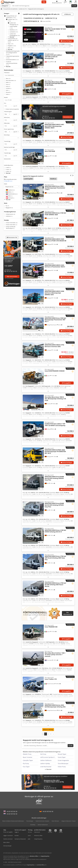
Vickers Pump (62, 766)
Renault (8, 92)
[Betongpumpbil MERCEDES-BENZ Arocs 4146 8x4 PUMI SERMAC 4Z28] (33, 218)
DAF (7, 90)
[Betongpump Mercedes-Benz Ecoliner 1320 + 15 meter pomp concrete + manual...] (33, 658)
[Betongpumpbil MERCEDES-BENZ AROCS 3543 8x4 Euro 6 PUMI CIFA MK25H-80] (33, 244)
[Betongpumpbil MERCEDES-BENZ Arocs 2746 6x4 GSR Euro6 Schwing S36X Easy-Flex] (33, 562)
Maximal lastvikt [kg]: (9, 147)
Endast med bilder (11, 222)
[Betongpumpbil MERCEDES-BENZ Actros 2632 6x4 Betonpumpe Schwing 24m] (33, 711)
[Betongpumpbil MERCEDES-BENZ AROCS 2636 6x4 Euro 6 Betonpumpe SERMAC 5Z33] (33, 297)
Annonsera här (12, 237)
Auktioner (9, 216)
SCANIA (8, 88)
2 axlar (8, 167)
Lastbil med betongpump (14, 23)
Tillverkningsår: (8, 111)
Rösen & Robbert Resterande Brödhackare (13, 821)
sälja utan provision (12, 276)
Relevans (68, 14)
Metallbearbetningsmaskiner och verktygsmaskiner (13, 52)
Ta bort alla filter (46, 21)
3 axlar (8, 169)
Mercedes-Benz (11, 80)
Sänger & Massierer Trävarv (68, 821)
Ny (7, 205)
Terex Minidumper (63, 763)
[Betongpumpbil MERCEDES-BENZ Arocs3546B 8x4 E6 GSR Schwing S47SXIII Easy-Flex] (33, 509)
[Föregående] (24, 34)
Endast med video (11, 224)
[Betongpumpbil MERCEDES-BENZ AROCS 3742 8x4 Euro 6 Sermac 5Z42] (33, 350)
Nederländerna (12, 194)
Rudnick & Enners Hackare (42, 821)
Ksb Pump (43, 754)
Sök (75, 6)
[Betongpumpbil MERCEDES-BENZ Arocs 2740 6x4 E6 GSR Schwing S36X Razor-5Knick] (33, 588)
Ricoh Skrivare (55, 821)
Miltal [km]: (7, 117)
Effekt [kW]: (7, 123)
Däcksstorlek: (7, 159)
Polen (10, 196)
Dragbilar (12, 45)
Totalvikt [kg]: (7, 153)
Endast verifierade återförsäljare (10, 227)
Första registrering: (9, 129)
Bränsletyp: (7, 135)
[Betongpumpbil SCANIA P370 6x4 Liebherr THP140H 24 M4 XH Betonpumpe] (33, 61)
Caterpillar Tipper (28, 760)
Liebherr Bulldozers (46, 760)
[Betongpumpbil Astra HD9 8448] (33, 157)
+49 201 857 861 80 (11, 811)
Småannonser (10, 214)
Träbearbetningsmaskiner (12, 57)
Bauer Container (27, 757)
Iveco (8, 84)
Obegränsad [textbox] (9, 186)
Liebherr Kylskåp (45, 763)
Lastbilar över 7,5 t (12, 20)
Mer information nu (67, 613)
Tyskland (11, 190)
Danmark (11, 198)
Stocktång (32, 824)
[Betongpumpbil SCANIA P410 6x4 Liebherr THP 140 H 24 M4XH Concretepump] (33, 429)
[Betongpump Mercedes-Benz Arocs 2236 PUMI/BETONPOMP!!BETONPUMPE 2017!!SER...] (33, 87)
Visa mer (48, 769)
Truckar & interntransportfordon (11, 63)
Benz (8, 78)
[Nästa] (42, 34)
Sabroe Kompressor (43, 824)
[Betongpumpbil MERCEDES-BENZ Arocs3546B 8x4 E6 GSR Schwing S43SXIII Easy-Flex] (33, 482)
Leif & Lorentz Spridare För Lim (49, 757)
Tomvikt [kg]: (7, 141)
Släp (10, 43)
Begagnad (9, 207)
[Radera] (42, 18)
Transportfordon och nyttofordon (11, 16)
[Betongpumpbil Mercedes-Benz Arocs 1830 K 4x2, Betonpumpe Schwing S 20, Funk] (33, 402)
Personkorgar (29, 821)
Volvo (8, 94)
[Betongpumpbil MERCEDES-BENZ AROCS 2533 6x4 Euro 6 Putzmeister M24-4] (33, 271)
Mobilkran (13, 30)
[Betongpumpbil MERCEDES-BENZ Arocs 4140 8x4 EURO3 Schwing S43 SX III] (33, 536)
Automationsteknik (12, 59)
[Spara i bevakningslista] (73, 29)
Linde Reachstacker (45, 766)
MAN (8, 82)
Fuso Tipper (26, 766)
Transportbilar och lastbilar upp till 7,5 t (13, 40)
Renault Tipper (62, 754)
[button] (75, 1)
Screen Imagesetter (63, 760)
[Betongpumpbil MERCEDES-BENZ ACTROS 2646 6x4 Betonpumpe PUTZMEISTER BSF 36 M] (33, 455)
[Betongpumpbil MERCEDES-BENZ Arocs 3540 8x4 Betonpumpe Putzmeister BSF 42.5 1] (33, 324)
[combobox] (12, 186)
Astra (8, 86)
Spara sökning (48, 729)
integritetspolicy (30, 864)
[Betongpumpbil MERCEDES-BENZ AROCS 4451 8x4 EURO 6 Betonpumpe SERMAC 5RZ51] (33, 130)
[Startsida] (1, 9)
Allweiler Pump (27, 754)
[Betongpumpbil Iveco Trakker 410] (33, 685)
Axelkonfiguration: (8, 165)
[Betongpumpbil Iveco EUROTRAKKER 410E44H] (33, 376)
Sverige (8, 181)
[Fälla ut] (48, 49)
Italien (10, 192)
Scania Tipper (62, 757)
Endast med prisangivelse (12, 109)
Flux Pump (26, 763)
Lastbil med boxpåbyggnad (15, 34)
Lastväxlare (14, 32)
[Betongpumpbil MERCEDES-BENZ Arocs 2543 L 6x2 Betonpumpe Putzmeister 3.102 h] (33, 192)
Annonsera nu (67, 117)
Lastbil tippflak (13, 27)
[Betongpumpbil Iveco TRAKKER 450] (33, 632)
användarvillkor (40, 864)
